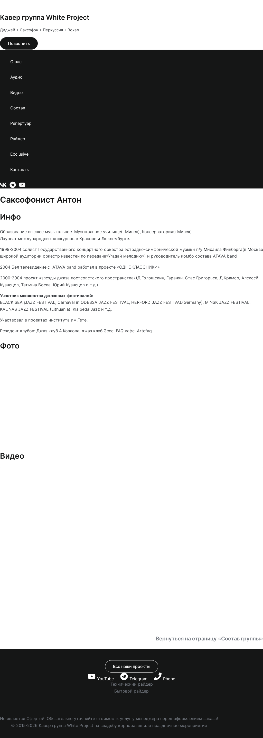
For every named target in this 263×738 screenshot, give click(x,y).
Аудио (16, 77)
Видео (16, 92)
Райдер (17, 138)
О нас (16, 61)
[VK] (3, 186)
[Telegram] (13, 186)
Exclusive (19, 154)
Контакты (20, 169)
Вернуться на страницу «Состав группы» (209, 639)
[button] (19, 43)
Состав (17, 107)
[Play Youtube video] (131, 541)
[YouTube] (22, 186)
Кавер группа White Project (44, 17)
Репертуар (21, 123)
